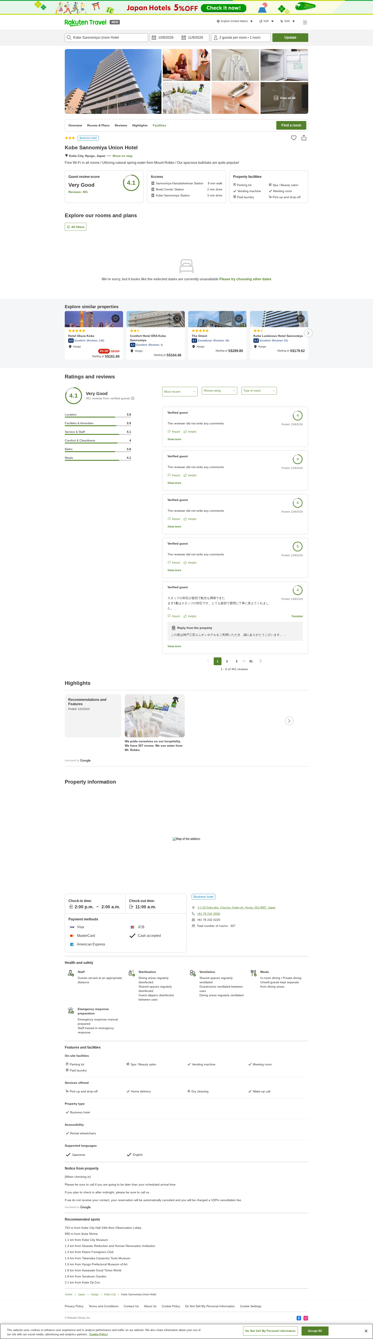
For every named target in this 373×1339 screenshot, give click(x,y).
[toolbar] (179, 37)
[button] (85, 22)
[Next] (308, 333)
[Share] (304, 137)
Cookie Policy (98, 1334)
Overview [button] (75, 125)
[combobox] (106, 37)
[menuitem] (235, 21)
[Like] (294, 138)
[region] (186, 1331)
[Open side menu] (304, 22)
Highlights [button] (140, 125)
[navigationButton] (208, 661)
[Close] (366, 1331)
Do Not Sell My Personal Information (270, 1331)
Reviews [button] (121, 125)
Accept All (315, 1331)
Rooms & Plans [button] (98, 125)
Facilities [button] (159, 125)
